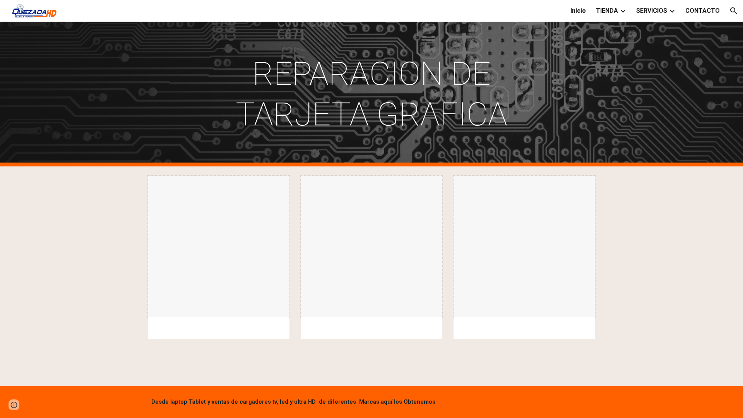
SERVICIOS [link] (651, 10)
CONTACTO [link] (702, 10)
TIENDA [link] (607, 10)
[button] (733, 11)
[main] (371, 94)
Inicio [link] (578, 10)
